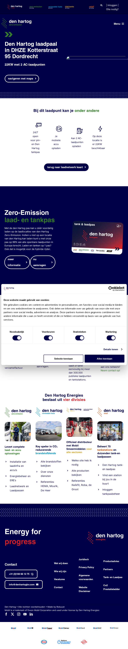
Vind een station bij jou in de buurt (112, 479)
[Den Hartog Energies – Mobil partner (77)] (49, 422)
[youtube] (25, 614)
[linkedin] (31, 614)
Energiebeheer (18, 476)
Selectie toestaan (63, 358)
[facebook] (6, 614)
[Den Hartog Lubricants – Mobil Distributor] (79, 408)
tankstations (79, 379)
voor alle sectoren (79, 450)
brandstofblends (46, 453)
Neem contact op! (110, 370)
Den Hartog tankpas (35, 148)
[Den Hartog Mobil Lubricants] (79, 418)
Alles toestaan (104, 358)
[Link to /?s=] (101, 5)
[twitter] (12, 614)
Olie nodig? (112, 9)
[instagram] (18, 614)
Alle (43, 461)
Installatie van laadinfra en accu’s (18, 466)
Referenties (47, 481)
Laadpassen (17, 490)
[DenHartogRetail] (110, 408)
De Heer (45, 490)
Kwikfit (76, 484)
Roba (84, 484)
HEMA (44, 486)
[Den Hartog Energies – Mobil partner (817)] (110, 422)
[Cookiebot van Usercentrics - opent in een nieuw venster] (110, 288)
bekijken (46, 465)
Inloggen (112, 5)
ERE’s (13, 480)
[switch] (48, 337)
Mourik (53, 486)
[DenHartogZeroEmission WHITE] (16, 19)
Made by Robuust (56, 607)
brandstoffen (53, 461)
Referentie (78, 480)
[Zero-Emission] (18, 423)
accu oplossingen (13, 451)
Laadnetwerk (17, 486)
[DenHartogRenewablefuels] (49, 408)
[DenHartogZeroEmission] (18, 408)
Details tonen (110, 349)
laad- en (10, 450)
